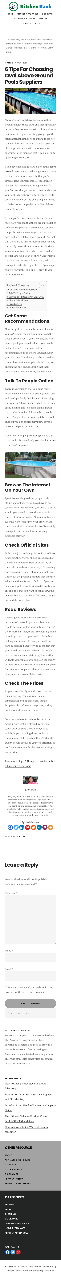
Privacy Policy (14, 1178)
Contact (10, 1164)
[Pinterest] (27, 827)
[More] (50, 827)
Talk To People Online (19, 293)
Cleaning (10, 1214)
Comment (11, 893)
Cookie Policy (13, 1169)
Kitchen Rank (30, 6)
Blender (9, 1204)
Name (9, 950)
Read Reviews (15, 303)
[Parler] (45, 827)
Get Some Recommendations (22, 289)
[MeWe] (39, 827)
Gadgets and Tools (17, 1223)
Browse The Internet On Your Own (26, 296)
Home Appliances (15, 1228)
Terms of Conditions (18, 1183)
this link (51, 440)
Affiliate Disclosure (17, 1160)
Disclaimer (11, 1174)
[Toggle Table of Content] (40, 285)
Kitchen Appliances (16, 1232)
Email (9, 968)
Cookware (11, 1218)
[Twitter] (16, 827)
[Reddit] (33, 827)
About (9, 1155)
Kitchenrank (49, 1266)
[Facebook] (10, 827)
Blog (22, 836)
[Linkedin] (21, 827)
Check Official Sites (18, 300)
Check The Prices (17, 307)
